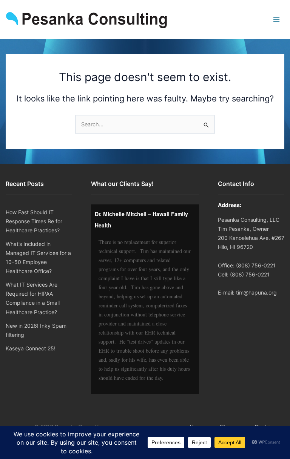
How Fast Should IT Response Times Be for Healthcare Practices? (34, 221)
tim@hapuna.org (256, 292)
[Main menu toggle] (276, 20)
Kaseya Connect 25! (31, 348)
